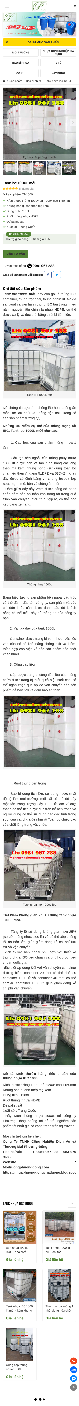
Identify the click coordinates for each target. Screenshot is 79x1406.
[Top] (73, 1387)
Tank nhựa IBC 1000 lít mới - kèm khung (19, 1308)
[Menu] (7, 6)
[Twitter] (57, 275)
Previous (6, 23)
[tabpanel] (39, 24)
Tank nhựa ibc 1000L (58, 80)
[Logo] (39, 6)
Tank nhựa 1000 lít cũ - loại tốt (57, 1250)
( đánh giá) (27, 188)
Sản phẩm (15, 80)
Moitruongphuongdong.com (26, 1167)
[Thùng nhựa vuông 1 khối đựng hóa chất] (59, 1285)
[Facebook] (48, 275)
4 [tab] (39, 33)
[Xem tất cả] (72, 1203)
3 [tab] (36, 33)
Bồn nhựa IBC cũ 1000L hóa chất (17, 1250)
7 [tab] (49, 33)
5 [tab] (43, 33)
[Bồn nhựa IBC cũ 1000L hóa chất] (19, 1227)
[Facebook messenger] (73, 1378)
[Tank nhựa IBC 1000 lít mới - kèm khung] (19, 1285)
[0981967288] (73, 1361)
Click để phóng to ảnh (41, 157)
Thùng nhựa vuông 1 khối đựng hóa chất (59, 1308)
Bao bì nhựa (33, 80)
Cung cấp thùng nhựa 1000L (16, 1367)
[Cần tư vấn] (74, 6)
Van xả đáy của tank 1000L (34, 628)
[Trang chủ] (4, 80)
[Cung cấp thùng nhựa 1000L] (19, 1344)
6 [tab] (46, 33)
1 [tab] (30, 33)
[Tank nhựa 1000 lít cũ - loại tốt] (59, 1227)
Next (72, 23)
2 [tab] (33, 33)
